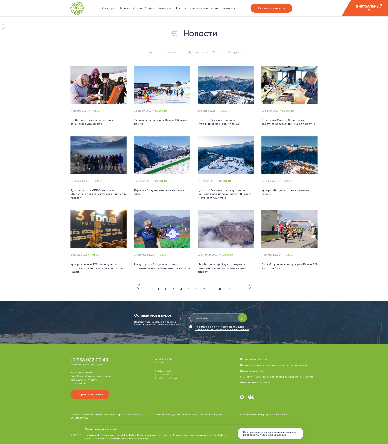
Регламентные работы (204, 8)
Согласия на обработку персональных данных (263, 414)
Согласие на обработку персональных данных (222, 329)
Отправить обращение (90, 394)
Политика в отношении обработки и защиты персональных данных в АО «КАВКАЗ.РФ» (105, 416)
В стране (234, 52)
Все (149, 52)
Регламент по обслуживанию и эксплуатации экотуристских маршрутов (276, 377)
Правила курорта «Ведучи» (253, 359)
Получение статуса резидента (255, 382)
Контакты (229, 8)
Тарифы (125, 8)
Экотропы (164, 8)
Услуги (149, 8)
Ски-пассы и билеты (271, 8)
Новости (180, 8)
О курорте (109, 8)
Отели (137, 8)
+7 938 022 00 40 (89, 360)
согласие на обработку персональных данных (121, 438)
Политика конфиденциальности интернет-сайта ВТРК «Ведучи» (188, 414)
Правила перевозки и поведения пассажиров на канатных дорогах (273, 365)
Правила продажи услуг (252, 371)
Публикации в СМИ (202, 52)
